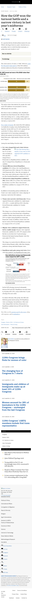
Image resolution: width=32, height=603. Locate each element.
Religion (3, 514)
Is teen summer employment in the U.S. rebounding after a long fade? (16, 476)
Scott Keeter (6, 39)
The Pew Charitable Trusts (13, 585)
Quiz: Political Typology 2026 (14, 458)
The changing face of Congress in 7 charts (12, 372)
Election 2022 (9, 322)
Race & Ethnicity (5, 510)
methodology (16, 314)
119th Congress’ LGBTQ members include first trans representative (16, 423)
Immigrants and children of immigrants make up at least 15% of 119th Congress (15, 388)
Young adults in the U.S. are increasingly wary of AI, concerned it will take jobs (17, 464)
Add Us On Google (12, 35)
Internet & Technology (7, 532)
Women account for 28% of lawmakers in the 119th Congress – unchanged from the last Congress (15, 406)
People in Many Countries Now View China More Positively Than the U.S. (16, 471)
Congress (3, 322)
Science (3, 529)
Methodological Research (8, 539)
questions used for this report (18, 312)
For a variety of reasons (7, 125)
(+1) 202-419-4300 (5, 495)
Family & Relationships (7, 522)
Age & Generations (6, 517)
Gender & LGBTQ (6, 520)
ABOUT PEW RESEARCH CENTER (8, 576)
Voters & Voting (13, 324)
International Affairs (6, 503)
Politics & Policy (5, 500)
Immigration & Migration (8, 507)
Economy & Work (6, 526)
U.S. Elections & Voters (18, 322)
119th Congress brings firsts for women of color (14, 358)
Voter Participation (5, 324)
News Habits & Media (7, 536)
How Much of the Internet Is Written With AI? (17, 453)
